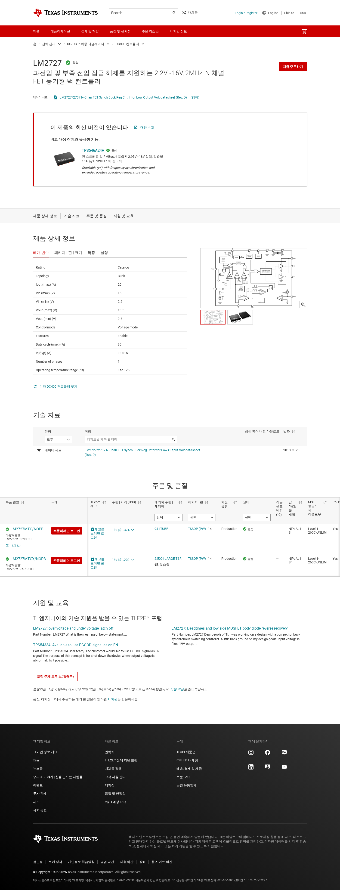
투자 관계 (40, 793)
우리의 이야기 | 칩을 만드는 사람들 (58, 777)
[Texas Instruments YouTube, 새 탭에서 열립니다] (284, 768)
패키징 (109, 785)
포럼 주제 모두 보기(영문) (55, 676)
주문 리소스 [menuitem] (150, 31)
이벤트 (38, 785)
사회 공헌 (40, 810)
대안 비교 (147, 127)
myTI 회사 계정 (187, 760)
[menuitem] (304, 31)
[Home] (65, 13)
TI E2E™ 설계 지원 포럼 (121, 760)
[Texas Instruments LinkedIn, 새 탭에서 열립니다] (251, 768)
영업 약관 (107, 862)
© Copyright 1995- (50, 872)
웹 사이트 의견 (161, 862)
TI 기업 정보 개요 (45, 752)
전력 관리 (49, 44)
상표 (142, 862)
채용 (36, 760)
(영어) (195, 97)
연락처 (109, 752)
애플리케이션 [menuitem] (60, 31)
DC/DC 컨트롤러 (127, 44)
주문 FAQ (183, 777)
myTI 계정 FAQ (115, 802)
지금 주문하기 (293, 66)
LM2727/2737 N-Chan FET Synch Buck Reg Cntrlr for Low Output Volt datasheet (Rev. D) (123, 97)
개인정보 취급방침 (81, 862)
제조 (36, 802)
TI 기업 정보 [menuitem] (178, 31)
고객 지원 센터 (115, 777)
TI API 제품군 (185, 752)
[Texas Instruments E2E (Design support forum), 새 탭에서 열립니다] (267, 768)
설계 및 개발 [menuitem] (90, 31)
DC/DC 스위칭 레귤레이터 (85, 44)
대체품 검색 (113, 768)
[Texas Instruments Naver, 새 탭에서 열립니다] (284, 754)
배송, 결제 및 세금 (189, 768)
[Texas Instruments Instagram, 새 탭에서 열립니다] (251, 754)
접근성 (38, 862)
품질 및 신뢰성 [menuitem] (120, 31)
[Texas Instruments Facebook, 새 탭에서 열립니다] (267, 754)
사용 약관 (177, 689)
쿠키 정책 (55, 862)
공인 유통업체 (186, 785)
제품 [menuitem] (36, 31)
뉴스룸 (38, 768)
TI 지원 (112, 699)
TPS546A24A (93, 150)
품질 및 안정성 (115, 793)
